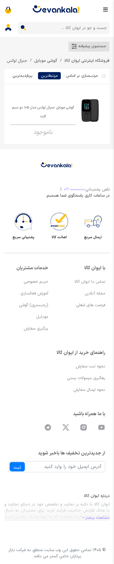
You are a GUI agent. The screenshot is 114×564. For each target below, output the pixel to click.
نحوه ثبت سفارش (90, 366)
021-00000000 (74, 189)
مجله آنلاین (95, 293)
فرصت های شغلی (90, 305)
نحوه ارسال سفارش (89, 390)
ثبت (17, 467)
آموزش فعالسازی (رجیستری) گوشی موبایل (33, 305)
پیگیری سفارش (36, 329)
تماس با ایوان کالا (90, 282)
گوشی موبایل (45, 61)
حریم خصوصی (36, 282)
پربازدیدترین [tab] (22, 76)
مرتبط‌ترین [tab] (49, 76)
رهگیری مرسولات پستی (86, 378)
